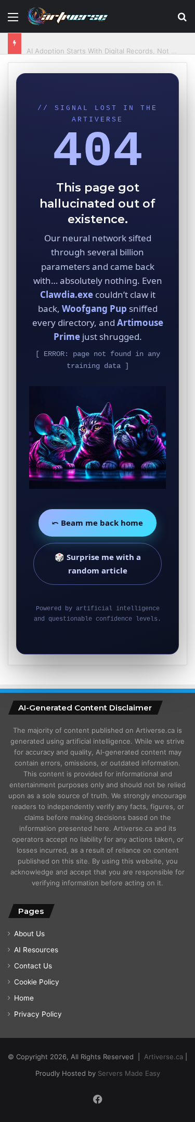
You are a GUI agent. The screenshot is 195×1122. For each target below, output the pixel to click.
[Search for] (182, 20)
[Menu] (13, 20)
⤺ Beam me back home (97, 522)
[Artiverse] (67, 16)
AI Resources (36, 950)
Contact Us (33, 966)
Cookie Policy (36, 982)
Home (24, 998)
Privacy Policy (38, 1014)
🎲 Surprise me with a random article (98, 564)
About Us (29, 933)
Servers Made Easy (129, 1073)
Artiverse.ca (163, 1056)
